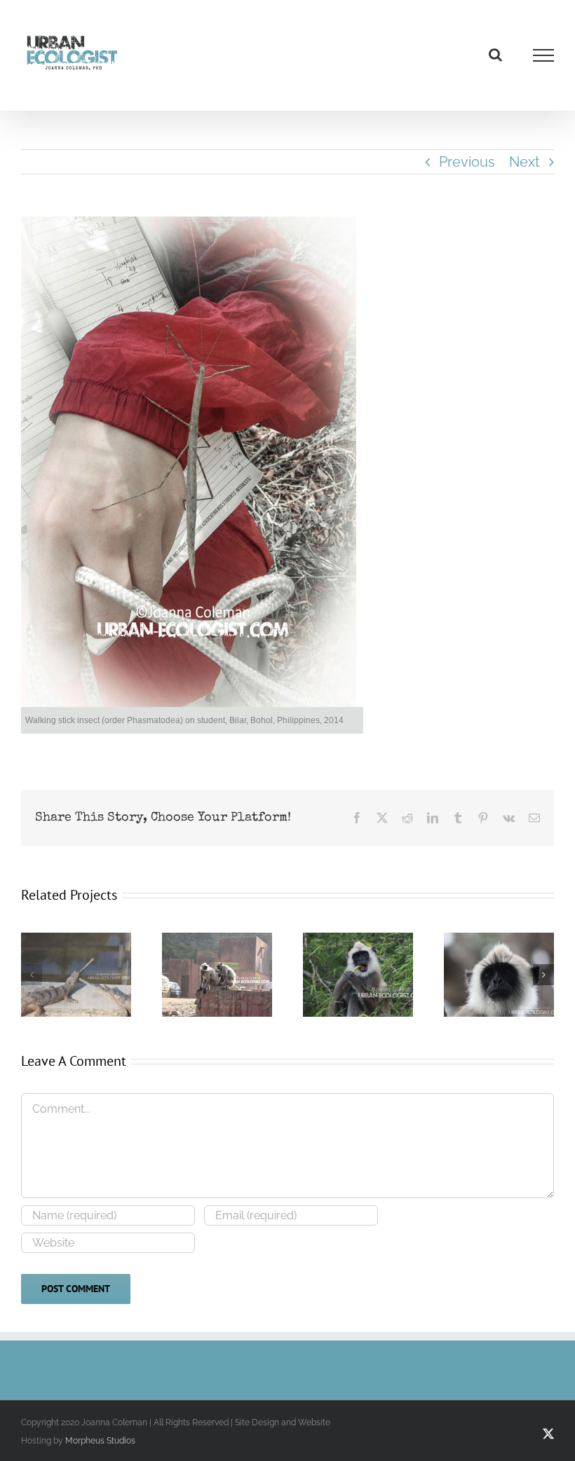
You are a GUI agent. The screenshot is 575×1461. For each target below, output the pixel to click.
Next (524, 161)
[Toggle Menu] (544, 55)
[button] (31, 974)
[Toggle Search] (495, 55)
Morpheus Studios (100, 1441)
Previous (467, 161)
